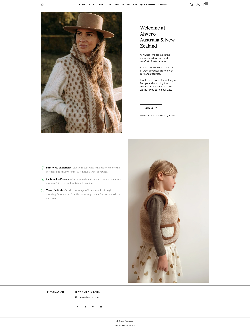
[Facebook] (78, 306)
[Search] (192, 4)
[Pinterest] (93, 306)
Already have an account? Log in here (157, 115)
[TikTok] (101, 306)
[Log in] (198, 4)
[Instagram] (85, 306)
